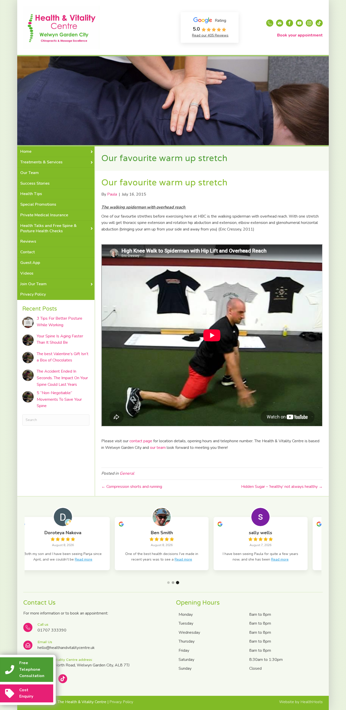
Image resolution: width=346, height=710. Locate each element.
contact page (140, 441)
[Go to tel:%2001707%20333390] (96, 628)
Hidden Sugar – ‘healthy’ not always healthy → (282, 486)
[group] (74, 543)
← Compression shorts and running (131, 486)
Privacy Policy (121, 701)
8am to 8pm (260, 614)
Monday (186, 614)
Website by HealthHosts (301, 701)
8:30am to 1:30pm (266, 659)
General (127, 473)
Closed (255, 668)
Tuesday (186, 623)
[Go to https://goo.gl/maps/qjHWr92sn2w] (96, 663)
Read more (93, 559)
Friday (184, 650)
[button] (168, 582)
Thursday (187, 641)
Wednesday (189, 632)
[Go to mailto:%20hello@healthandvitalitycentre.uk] (96, 645)
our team (158, 447)
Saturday (186, 659)
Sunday (185, 668)
